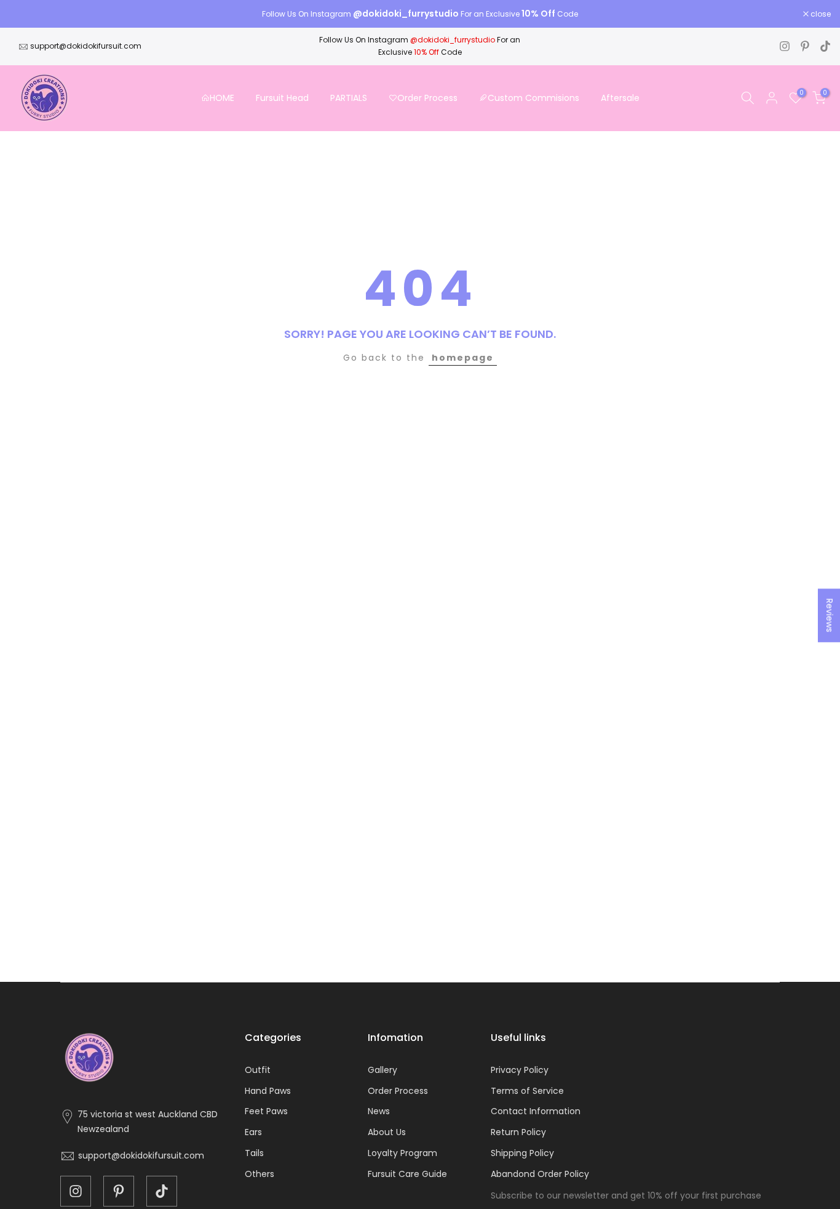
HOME (222, 98)
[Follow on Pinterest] (804, 46)
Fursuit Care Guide (407, 1174)
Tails (254, 1153)
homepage (463, 357)
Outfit (258, 1070)
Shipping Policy (522, 1153)
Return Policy (518, 1132)
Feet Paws (266, 1111)
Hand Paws (268, 1091)
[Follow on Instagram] (784, 46)
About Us (387, 1132)
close (26, 14)
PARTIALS (348, 98)
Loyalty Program (402, 1153)
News (379, 1111)
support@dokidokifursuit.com (85, 46)
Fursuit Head (282, 98)
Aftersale (620, 98)
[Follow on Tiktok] (825, 46)
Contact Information (535, 1111)
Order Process (427, 98)
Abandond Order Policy (540, 1174)
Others (259, 1174)
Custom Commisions (533, 98)
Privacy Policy (520, 1070)
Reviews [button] (829, 615)
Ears (253, 1132)
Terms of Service (527, 1091)
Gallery (382, 1070)
